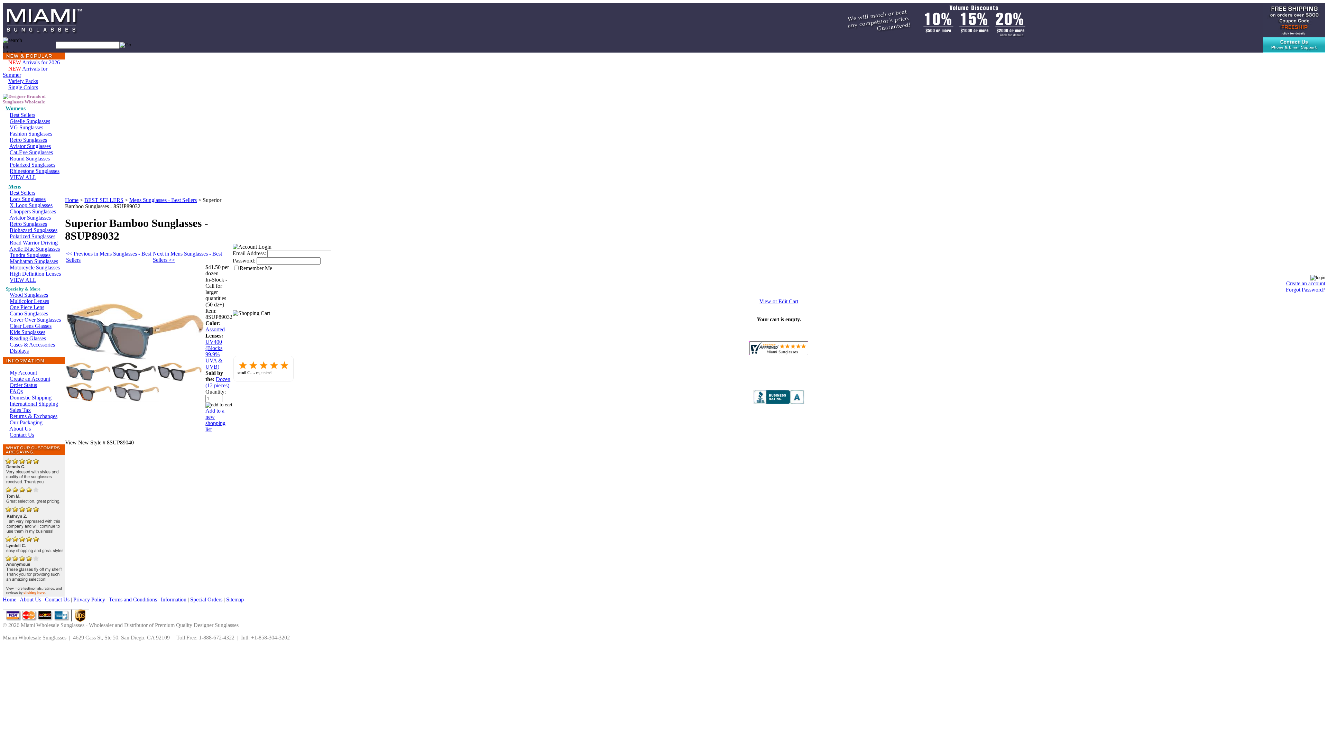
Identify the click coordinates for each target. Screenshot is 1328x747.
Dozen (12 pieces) (217, 382)
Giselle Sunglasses (30, 121)
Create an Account (30, 379)
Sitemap (235, 599)
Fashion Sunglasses (31, 134)
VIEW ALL (23, 177)
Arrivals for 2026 (34, 62)
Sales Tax (20, 410)
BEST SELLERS (103, 200)
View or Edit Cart (778, 301)
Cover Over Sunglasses (35, 320)
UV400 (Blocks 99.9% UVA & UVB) (213, 354)
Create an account (1305, 283)
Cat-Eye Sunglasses (31, 152)
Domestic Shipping (31, 397)
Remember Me (256, 268)
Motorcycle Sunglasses (35, 267)
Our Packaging (26, 422)
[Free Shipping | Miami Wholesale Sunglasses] (1294, 19)
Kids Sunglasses (27, 332)
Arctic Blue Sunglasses (34, 249)
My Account (23, 373)
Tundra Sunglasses (30, 255)
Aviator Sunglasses (30, 146)
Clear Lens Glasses (31, 326)
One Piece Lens (27, 307)
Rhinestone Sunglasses (34, 171)
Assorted (215, 329)
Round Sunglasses (30, 159)
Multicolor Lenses (29, 301)
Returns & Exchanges (33, 416)
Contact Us (22, 435)
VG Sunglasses (26, 127)
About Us (20, 429)
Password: (244, 261)
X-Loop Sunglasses (31, 205)
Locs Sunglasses (28, 199)
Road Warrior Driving (34, 243)
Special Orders (206, 599)
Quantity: (215, 392)
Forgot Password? (1305, 290)
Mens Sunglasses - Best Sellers (163, 200)
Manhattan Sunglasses (34, 261)
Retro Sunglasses (28, 140)
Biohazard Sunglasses (33, 230)
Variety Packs (23, 81)
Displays (19, 351)
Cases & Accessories (32, 345)
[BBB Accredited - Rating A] (778, 402)
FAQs (16, 391)
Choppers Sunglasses (33, 211)
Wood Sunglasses (29, 295)
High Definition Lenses (35, 274)
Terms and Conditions (133, 599)
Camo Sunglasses (29, 313)
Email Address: (249, 253)
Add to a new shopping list (215, 420)
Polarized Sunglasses (32, 165)
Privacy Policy (89, 599)
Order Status (23, 385)
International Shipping (34, 404)
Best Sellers (22, 115)
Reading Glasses (28, 338)
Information (173, 599)
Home (72, 200)
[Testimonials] (34, 595)
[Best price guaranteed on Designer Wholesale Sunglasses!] (928, 19)
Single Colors (23, 87)
